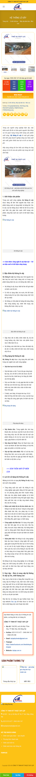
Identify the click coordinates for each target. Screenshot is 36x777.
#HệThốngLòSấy (24, 106)
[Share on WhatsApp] (4, 114)
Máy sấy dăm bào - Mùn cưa (23, 102)
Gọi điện (18, 775)
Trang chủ (5, 21)
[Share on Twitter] (11, 114)
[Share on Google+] (22, 114)
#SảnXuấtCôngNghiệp (8, 108)
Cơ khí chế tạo (14, 21)
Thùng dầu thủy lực (9, 681)
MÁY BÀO (27, 681)
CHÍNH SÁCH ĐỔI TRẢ (29, 84)
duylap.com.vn (16, 650)
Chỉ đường (30, 775)
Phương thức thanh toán (10, 739)
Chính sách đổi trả (8, 743)
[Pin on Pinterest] (18, 114)
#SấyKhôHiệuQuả (18, 108)
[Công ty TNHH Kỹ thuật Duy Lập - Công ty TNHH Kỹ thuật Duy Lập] (18, 6)
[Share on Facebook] (8, 114)
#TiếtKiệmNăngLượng (8, 110)
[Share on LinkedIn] (26, 114)
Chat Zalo (6, 775)
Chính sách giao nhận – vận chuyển (14, 736)
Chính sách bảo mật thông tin (12, 746)
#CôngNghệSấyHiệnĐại (13, 106)
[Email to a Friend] (15, 114)
